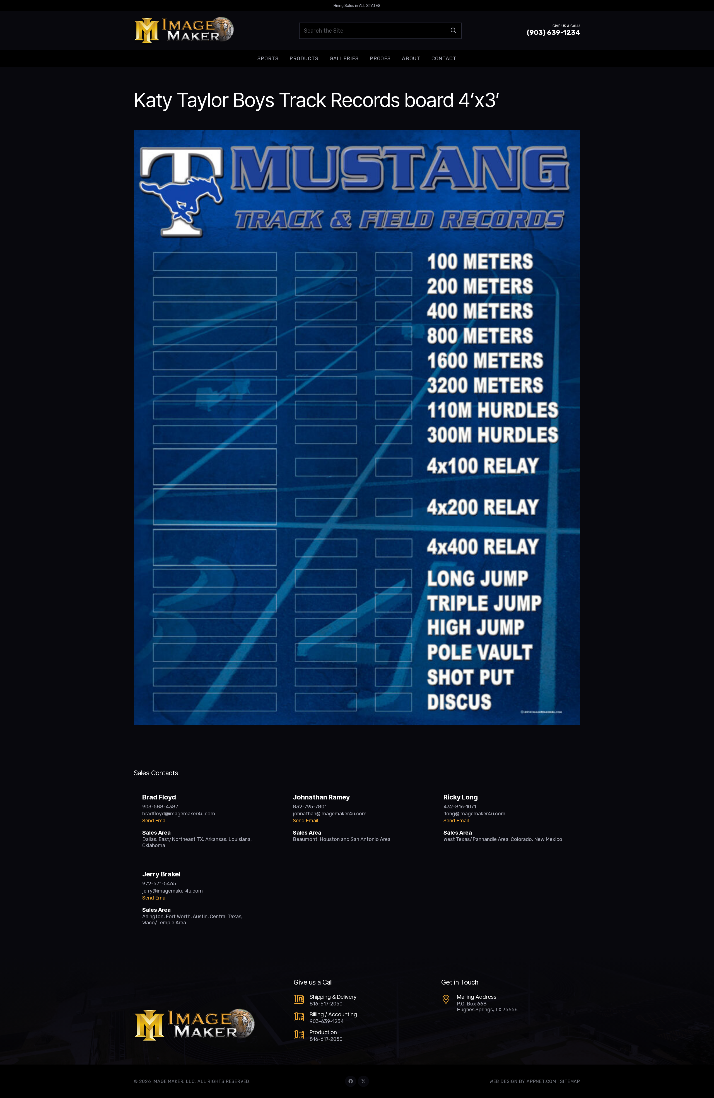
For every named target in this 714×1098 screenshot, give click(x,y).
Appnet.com (541, 1081)
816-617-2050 (326, 1004)
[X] (363, 1081)
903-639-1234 (327, 1021)
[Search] (453, 30)
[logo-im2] (184, 31)
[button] (283, 58)
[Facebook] (350, 1081)
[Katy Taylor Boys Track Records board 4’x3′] (357, 134)
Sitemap (570, 1081)
